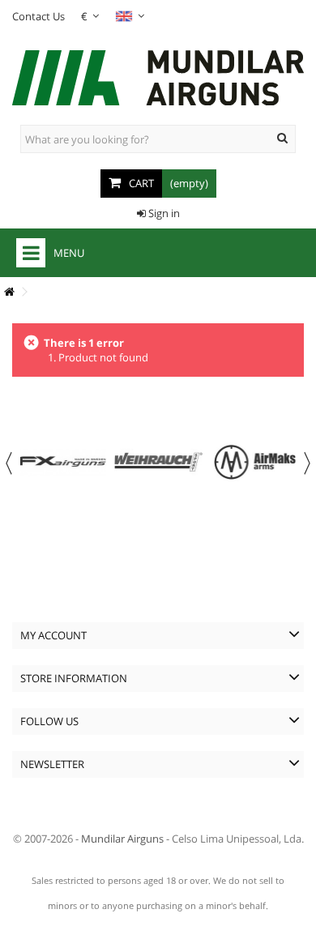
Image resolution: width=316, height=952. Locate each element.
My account (53, 635)
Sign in (163, 213)
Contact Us (38, 16)
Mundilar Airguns (122, 838)
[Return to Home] (9, 292)
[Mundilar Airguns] (158, 79)
